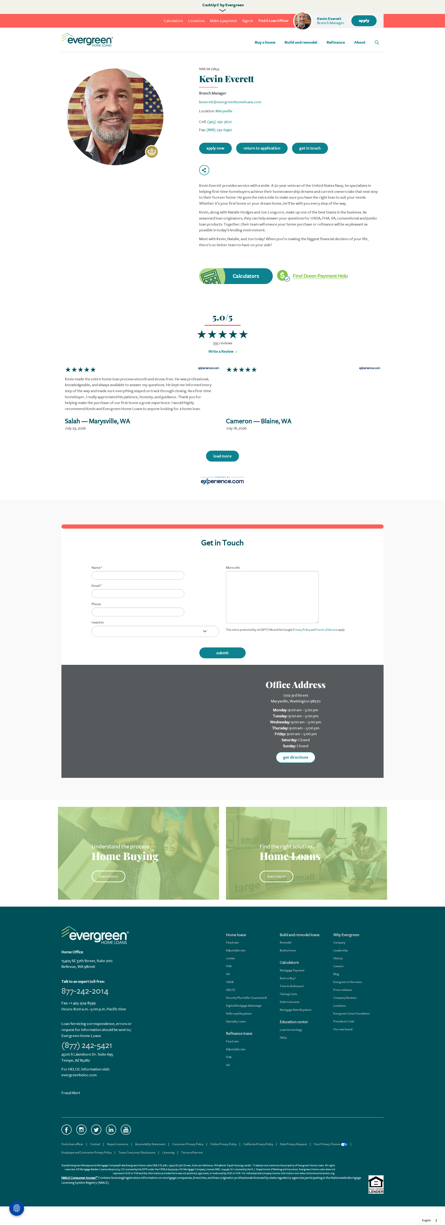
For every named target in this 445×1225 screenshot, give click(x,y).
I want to (98, 623)
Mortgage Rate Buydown (296, 1010)
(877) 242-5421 (86, 1045)
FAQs (283, 1038)
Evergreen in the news (347, 982)
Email (97, 586)
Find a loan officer (72, 1144)
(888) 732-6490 (219, 129)
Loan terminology (291, 1030)
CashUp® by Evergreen (223, 5)
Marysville (224, 111)
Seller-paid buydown (239, 1013)
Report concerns (117, 1144)
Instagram (81, 1130)
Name (97, 568)
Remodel (285, 942)
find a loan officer (273, 21)
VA (228, 974)
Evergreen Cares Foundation (351, 1013)
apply (364, 20)
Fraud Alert (70, 1092)
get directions (295, 757)
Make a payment (223, 20)
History (338, 958)
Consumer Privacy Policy (187, 1144)
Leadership (340, 950)
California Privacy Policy (258, 1144)
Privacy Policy (301, 630)
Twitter (96, 1130)
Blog (336, 974)
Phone (96, 604)
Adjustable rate (235, 950)
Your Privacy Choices (327, 1144)
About (360, 42)
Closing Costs (288, 994)
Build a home (288, 950)
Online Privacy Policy (223, 1144)
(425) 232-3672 (219, 121)
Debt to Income (289, 1002)
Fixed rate (232, 942)
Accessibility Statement (150, 1144)
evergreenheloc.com (79, 1075)
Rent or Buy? (288, 978)
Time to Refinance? (292, 986)
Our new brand (342, 1029)
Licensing (168, 1152)
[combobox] (430, 1220)
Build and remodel (301, 42)
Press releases (342, 990)
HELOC (230, 990)
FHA (229, 966)
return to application (262, 148)
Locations (196, 20)
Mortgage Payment (292, 970)
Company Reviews (345, 998)
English (426, 1220)
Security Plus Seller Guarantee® (246, 998)
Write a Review (220, 351)
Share (204, 170)
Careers (338, 966)
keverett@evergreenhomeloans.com (230, 102)
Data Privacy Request (293, 1144)
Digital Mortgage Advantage (244, 1006)
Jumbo (230, 958)
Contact (95, 1144)
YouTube (126, 1130)
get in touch (310, 148)
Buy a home (265, 42)
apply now (215, 148)
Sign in (247, 20)
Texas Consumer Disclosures (137, 1152)
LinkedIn (111, 1130)
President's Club (343, 1021)
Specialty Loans (236, 1021)
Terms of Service (326, 630)
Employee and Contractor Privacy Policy (86, 1152)
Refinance (336, 42)
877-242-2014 (84, 991)
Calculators (173, 20)
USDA (230, 982)
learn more (108, 876)
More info (233, 568)
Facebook (66, 1130)
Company (339, 942)
